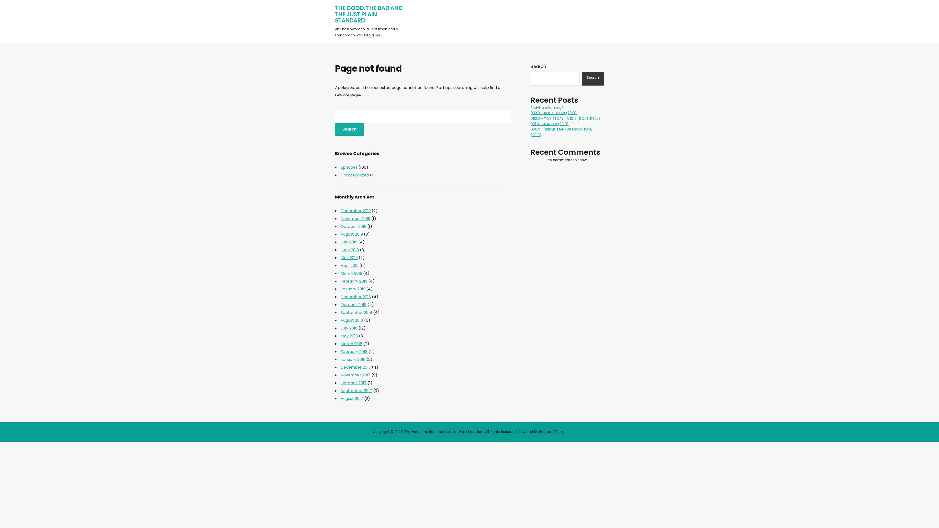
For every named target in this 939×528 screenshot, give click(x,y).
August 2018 (352, 320)
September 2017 (356, 391)
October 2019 (353, 226)
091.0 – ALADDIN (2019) (550, 123)
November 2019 (355, 218)
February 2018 (354, 351)
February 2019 (354, 281)
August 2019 (352, 234)
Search (538, 66)
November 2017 (355, 375)
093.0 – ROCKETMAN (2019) (554, 112)
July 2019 (349, 242)
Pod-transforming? (547, 107)
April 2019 (349, 265)
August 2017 (352, 398)
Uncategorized (355, 175)
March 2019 (351, 273)
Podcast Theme (553, 431)
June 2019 (350, 250)
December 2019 (356, 211)
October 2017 (354, 383)
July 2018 (349, 328)
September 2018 (356, 312)
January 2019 (353, 289)
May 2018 (349, 336)
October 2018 (354, 305)
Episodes (349, 167)
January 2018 (353, 359)
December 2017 (356, 367)
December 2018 (356, 297)
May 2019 (349, 258)
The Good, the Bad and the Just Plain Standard (368, 14)
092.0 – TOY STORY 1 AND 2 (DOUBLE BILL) (565, 118)
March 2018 (351, 344)
